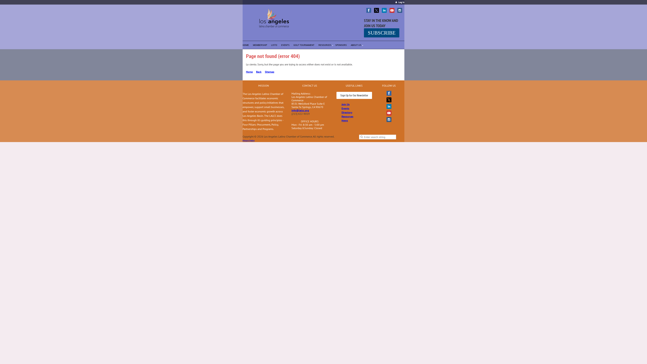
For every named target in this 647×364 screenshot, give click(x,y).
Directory (347, 112)
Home (249, 71)
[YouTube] (392, 10)
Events (345, 108)
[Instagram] (399, 10)
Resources (347, 116)
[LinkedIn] (384, 10)
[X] (376, 10)
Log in (401, 2)
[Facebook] (368, 10)
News (345, 120)
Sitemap (269, 71)
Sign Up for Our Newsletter (354, 95)
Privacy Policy (249, 140)
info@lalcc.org (300, 110)
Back (258, 71)
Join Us (346, 104)
